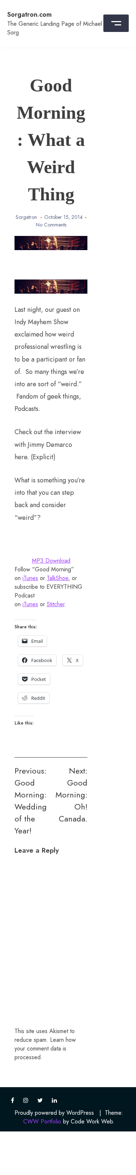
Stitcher (56, 604)
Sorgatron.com (29, 14)
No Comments (51, 224)
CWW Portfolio (42, 1121)
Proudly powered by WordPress (54, 1113)
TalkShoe (57, 578)
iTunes (30, 578)
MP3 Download (51, 560)
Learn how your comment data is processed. (45, 1048)
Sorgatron (26, 217)
